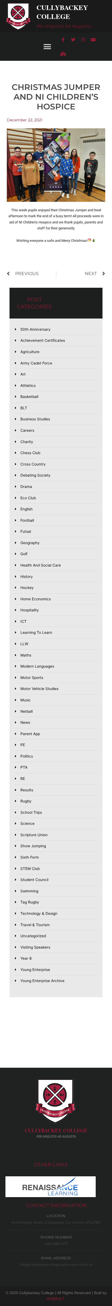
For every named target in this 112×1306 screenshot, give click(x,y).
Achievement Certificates (42, 340)
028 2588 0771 (56, 1244)
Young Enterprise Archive (42, 981)
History (26, 576)
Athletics (28, 385)
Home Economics (35, 599)
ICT (23, 621)
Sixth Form (29, 857)
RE (22, 778)
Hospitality (29, 610)
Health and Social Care (40, 565)
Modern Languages (37, 666)
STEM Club (30, 868)
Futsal (25, 531)
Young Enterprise (35, 969)
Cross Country (33, 464)
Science (27, 823)
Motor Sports (31, 677)
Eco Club (28, 498)
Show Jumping (33, 846)
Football (27, 520)
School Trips (31, 812)
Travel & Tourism (35, 925)
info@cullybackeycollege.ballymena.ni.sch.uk (56, 1265)
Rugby (26, 801)
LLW (24, 644)
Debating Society (35, 475)
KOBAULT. (56, 1299)
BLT (23, 408)
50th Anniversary (35, 329)
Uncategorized (33, 936)
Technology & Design (38, 913)
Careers (27, 430)
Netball (26, 711)
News (25, 722)
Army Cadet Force (36, 363)
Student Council (34, 880)
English (26, 509)
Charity (26, 442)
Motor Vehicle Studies (39, 689)
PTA (23, 767)
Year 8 (26, 958)
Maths (25, 655)
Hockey (27, 587)
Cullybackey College (62, 11)
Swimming (29, 891)
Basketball (29, 396)
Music (25, 700)
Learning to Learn (36, 632)
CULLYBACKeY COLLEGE (56, 1130)
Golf (23, 554)
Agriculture (29, 352)
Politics (26, 756)
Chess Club (30, 453)
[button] (47, 47)
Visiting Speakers (35, 947)
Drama (26, 486)
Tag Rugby (29, 902)
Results (26, 790)
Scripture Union (34, 835)
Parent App (30, 734)
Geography (30, 543)
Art (23, 374)
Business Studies (35, 419)
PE (22, 745)
